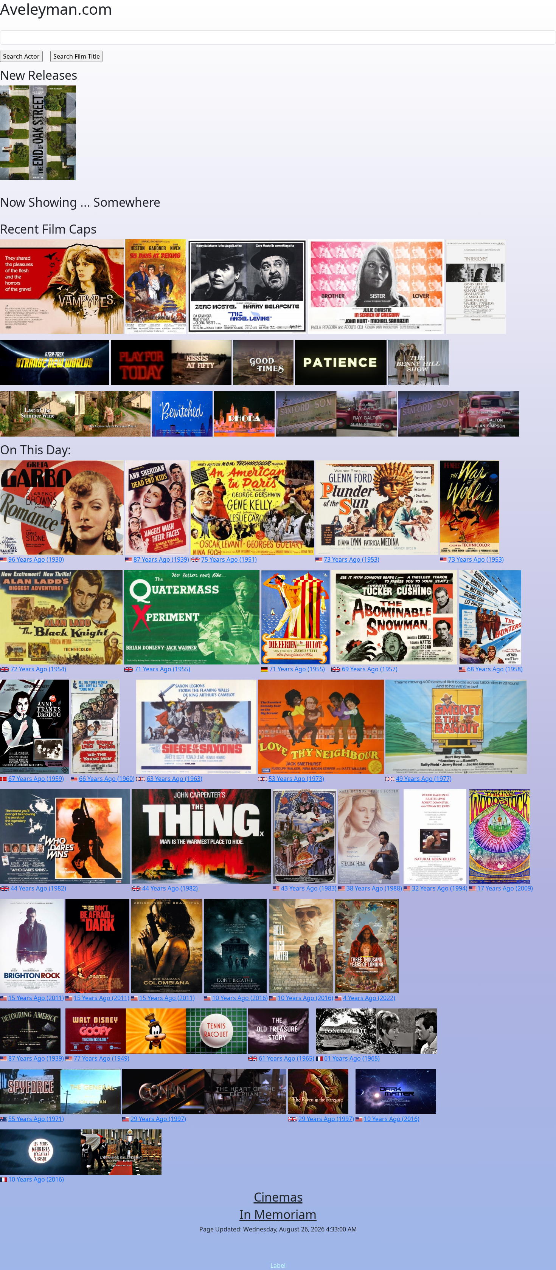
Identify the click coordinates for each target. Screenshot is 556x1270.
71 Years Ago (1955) (162, 669)
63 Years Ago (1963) (174, 778)
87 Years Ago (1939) (161, 559)
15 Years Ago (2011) (36, 998)
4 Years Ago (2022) (369, 998)
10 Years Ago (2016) (240, 998)
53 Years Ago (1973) (296, 778)
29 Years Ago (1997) (158, 1119)
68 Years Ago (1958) (495, 669)
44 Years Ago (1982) (38, 888)
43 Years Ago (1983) (309, 888)
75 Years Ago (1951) (229, 559)
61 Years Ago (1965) (286, 1058)
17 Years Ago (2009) (505, 888)
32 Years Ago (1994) (439, 888)
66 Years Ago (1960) (107, 778)
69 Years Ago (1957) (370, 669)
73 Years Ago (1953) (351, 559)
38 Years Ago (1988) (374, 888)
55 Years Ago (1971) (36, 1119)
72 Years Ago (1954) (38, 669)
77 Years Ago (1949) (101, 1058)
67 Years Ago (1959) (36, 778)
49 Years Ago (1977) (424, 778)
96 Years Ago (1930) (36, 559)
